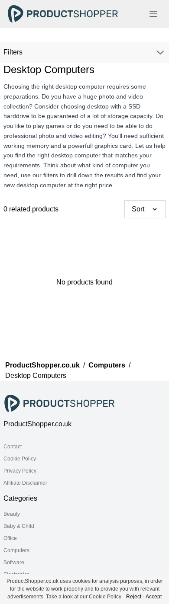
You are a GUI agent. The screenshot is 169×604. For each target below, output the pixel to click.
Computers (106, 365)
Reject (133, 597)
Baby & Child (18, 526)
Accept (154, 597)
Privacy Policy (19, 471)
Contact (12, 447)
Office (10, 538)
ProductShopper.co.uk (42, 365)
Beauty (11, 514)
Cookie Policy (19, 459)
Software (13, 562)
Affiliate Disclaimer (25, 483)
